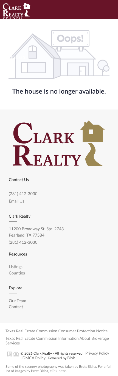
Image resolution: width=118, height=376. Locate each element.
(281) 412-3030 (23, 193)
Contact (49, 96)
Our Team (16, 96)
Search (13, 19)
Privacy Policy (97, 353)
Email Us (16, 201)
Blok (71, 358)
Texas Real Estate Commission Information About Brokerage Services (57, 341)
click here (58, 371)
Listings (14, 57)
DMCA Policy (33, 358)
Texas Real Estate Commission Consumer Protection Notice (56, 331)
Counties (17, 273)
